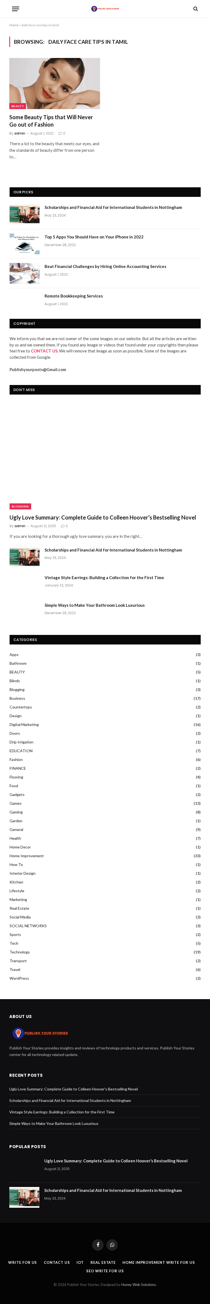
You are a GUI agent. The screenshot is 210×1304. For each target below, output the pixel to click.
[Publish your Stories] (105, 8)
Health (15, 838)
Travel (15, 969)
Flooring (16, 777)
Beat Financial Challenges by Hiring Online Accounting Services (105, 266)
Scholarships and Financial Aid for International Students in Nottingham (113, 207)
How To (16, 864)
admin (19, 133)
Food (14, 785)
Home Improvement (27, 855)
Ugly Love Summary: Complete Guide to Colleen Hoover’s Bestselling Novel (103, 517)
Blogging (20, 506)
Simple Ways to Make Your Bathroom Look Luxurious (95, 605)
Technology (20, 952)
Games (16, 803)
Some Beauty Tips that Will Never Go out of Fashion (51, 121)
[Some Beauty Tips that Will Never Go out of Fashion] (54, 83)
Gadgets (17, 794)
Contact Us (57, 1262)
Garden (16, 820)
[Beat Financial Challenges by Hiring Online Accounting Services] (25, 273)
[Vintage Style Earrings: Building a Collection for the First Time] (25, 584)
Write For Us (22, 1262)
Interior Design (23, 873)
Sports (15, 934)
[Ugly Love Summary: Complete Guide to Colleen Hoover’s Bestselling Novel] (105, 455)
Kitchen (16, 882)
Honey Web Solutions (138, 1284)
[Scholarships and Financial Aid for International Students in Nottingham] (25, 214)
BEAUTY (17, 106)
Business (17, 698)
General (16, 829)
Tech (14, 943)
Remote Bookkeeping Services (74, 295)
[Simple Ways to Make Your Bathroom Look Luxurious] (25, 612)
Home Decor (20, 847)
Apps (14, 654)
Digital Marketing (24, 724)
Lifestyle (17, 890)
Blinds (15, 680)
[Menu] (15, 9)
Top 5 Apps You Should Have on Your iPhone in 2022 (94, 236)
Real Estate (19, 908)
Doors (15, 733)
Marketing (18, 899)
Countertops (21, 707)
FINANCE (18, 768)
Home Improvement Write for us (158, 1262)
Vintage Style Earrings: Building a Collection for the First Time (104, 577)
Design (16, 715)
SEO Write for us (105, 1271)
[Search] (195, 9)
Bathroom (18, 663)
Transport (18, 960)
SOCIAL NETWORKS (28, 925)
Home (14, 25)
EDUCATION (21, 750)
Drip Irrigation (21, 742)
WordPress (19, 978)
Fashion (16, 759)
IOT (80, 1262)
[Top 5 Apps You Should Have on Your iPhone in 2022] (25, 244)
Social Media (20, 917)
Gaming (16, 812)
